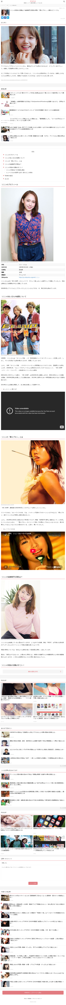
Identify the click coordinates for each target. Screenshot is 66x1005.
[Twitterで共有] (2, 17)
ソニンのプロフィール (11, 154)
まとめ (7, 179)
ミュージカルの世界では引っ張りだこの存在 (19, 172)
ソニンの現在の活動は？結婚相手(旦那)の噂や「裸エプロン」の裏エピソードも (34, 10)
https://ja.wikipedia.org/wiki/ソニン (29, 277)
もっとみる (63, 765)
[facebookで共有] (5, 17)
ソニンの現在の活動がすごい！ (14, 167)
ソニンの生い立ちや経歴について (15, 158)
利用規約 (29, 998)
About (25, 998)
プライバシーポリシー (37, 998)
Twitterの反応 (9, 175)
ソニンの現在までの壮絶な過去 (15, 170)
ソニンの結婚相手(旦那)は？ (13, 164)
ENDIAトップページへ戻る (33, 992)
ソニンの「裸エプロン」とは (13, 161)
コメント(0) (63, 18)
